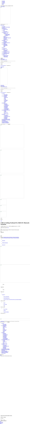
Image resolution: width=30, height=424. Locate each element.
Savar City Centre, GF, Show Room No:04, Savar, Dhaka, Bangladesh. (12, 299)
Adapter (5, 32)
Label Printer (4, 346)
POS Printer (5, 118)
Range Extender (6, 113)
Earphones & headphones (16, 237)
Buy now (5, 420)
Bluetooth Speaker (6, 55)
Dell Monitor (5, 41)
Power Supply (6, 100)
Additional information (5, 242)
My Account (5, 304)
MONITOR (3, 40)
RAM (4, 46)
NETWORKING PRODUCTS (6, 42)
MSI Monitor (6, 107)
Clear (8, 227)
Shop (4, 305)
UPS (4, 102)
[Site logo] (6, 23)
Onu (3, 342)
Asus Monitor (5, 337)
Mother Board (6, 97)
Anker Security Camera (7, 52)
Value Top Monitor (6, 108)
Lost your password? (3, 65)
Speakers (3, 54)
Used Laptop (5, 31)
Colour (1, 227)
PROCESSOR (5, 45)
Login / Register (4, 353)
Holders (5, 36)
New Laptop (5, 94)
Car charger (3, 26)
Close (0, 355)
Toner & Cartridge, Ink (6, 51)
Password (2, 62)
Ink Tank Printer (6, 49)
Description (3, 240)
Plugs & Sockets (6, 29)
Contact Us (3, 294)
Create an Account (4, 59)
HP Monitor (5, 103)
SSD (3, 327)
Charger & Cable (6, 33)
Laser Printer (5, 50)
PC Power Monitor (5, 334)
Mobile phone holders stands (7, 37)
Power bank (5, 38)
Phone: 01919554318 (6, 296)
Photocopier (4, 347)
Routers (5, 43)
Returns (5, 310)
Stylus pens (5, 39)
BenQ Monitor (6, 106)
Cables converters (7, 34)
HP (4, 30)
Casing (5, 99)
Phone (3, 47)
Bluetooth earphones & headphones (8, 237)
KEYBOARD (5, 44)
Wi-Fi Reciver (6, 112)
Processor (5, 96)
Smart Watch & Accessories (5, 53)
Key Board (4, 330)
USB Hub (6, 35)
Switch (5, 111)
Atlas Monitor (6, 105)
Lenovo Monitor (6, 109)
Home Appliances (4, 28)
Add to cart (2, 232)
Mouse (5, 101)
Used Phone (5, 48)
